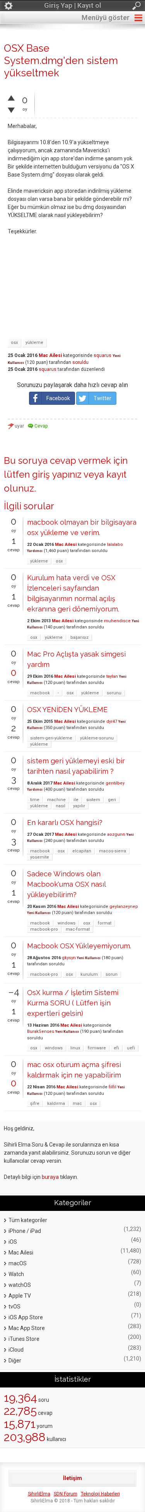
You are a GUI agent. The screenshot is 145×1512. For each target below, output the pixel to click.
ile (75, 799)
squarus (102, 355)
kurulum (89, 974)
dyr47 (111, 721)
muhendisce (117, 620)
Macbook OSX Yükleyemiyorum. (79, 946)
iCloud (16, 1350)
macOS (18, 1263)
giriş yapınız (57, 474)
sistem (93, 799)
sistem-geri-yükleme (51, 738)
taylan (112, 676)
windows (66, 923)
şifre (34, 1103)
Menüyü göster (106, 17)
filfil (112, 1086)
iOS (13, 1242)
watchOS (20, 1285)
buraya (50, 1177)
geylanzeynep (123, 906)
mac (77, 1103)
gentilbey (115, 783)
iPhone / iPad (25, 1231)
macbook (40, 692)
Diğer (15, 1360)
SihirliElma (39, 1494)
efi (116, 1048)
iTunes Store (24, 1339)
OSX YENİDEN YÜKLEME (67, 709)
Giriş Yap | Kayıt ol (72, 5)
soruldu (80, 362)
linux (75, 1048)
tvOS (14, 1306)
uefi (131, 1048)
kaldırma (56, 1103)
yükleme (34, 342)
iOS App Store (26, 1317)
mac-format (78, 929)
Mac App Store (27, 1328)
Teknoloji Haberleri (100, 1494)
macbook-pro (44, 929)
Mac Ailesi (50, 355)
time (34, 799)
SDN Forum (65, 1494)
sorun (112, 974)
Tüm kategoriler (28, 1220)
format (104, 923)
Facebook (58, 398)
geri (112, 799)
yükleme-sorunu (97, 738)
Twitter (102, 398)
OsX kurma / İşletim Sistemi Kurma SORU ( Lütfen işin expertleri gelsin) (72, 1002)
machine (56, 799)
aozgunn (116, 834)
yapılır (79, 805)
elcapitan (81, 851)
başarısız (79, 637)
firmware (97, 1048)
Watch (16, 1274)
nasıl (60, 805)
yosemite (39, 857)
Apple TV (20, 1296)
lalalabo (115, 544)
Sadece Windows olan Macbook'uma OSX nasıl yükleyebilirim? (66, 884)
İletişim (72, 1478)
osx (14, 342)
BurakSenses (40, 1031)
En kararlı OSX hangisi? (64, 822)
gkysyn (69, 957)
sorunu (114, 692)
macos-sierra (112, 851)
